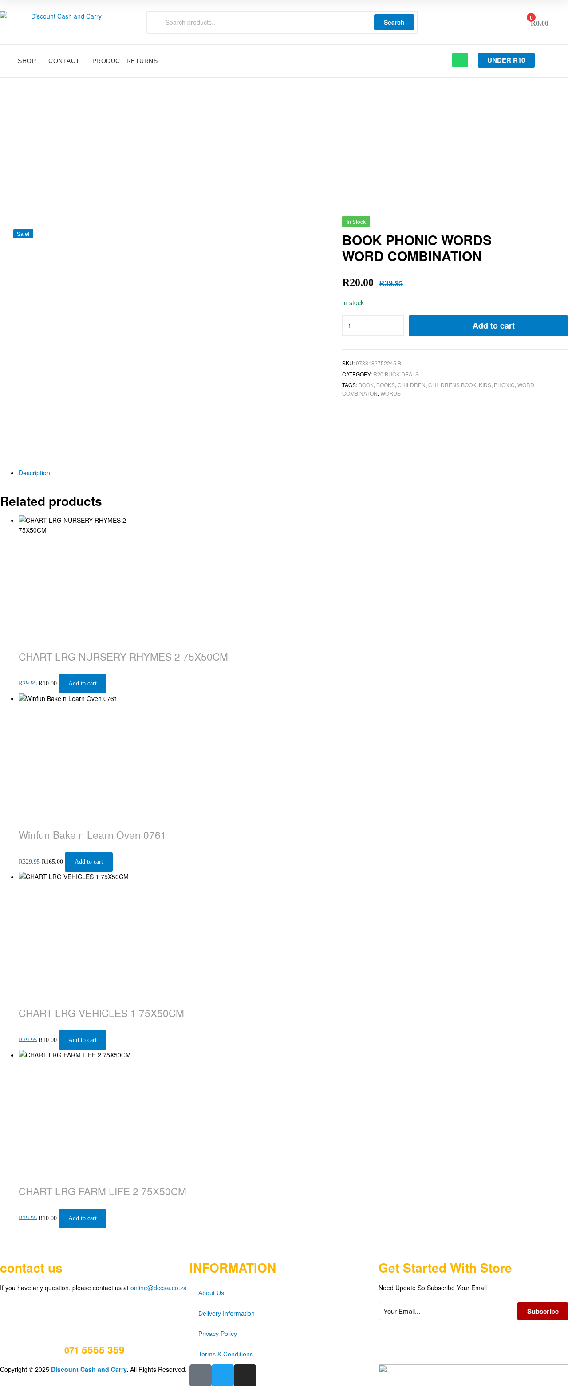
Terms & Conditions (225, 1354)
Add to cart (494, 325)
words (390, 393)
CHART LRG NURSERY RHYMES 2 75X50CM (123, 656)
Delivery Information (226, 1313)
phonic (504, 384)
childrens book (452, 384)
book (366, 384)
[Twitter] (223, 1375)
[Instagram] (245, 1375)
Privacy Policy (217, 1333)
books (385, 384)
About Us (211, 1292)
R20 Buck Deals (396, 374)
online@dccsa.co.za (158, 1287)
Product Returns (125, 60)
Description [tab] (34, 472)
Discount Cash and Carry (88, 1369)
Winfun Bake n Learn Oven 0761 (92, 834)
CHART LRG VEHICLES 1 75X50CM (101, 1013)
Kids (485, 384)
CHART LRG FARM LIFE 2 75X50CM (102, 1191)
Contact (64, 60)
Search (394, 22)
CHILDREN (412, 384)
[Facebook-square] (200, 1375)
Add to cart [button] (82, 683)
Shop (27, 60)
